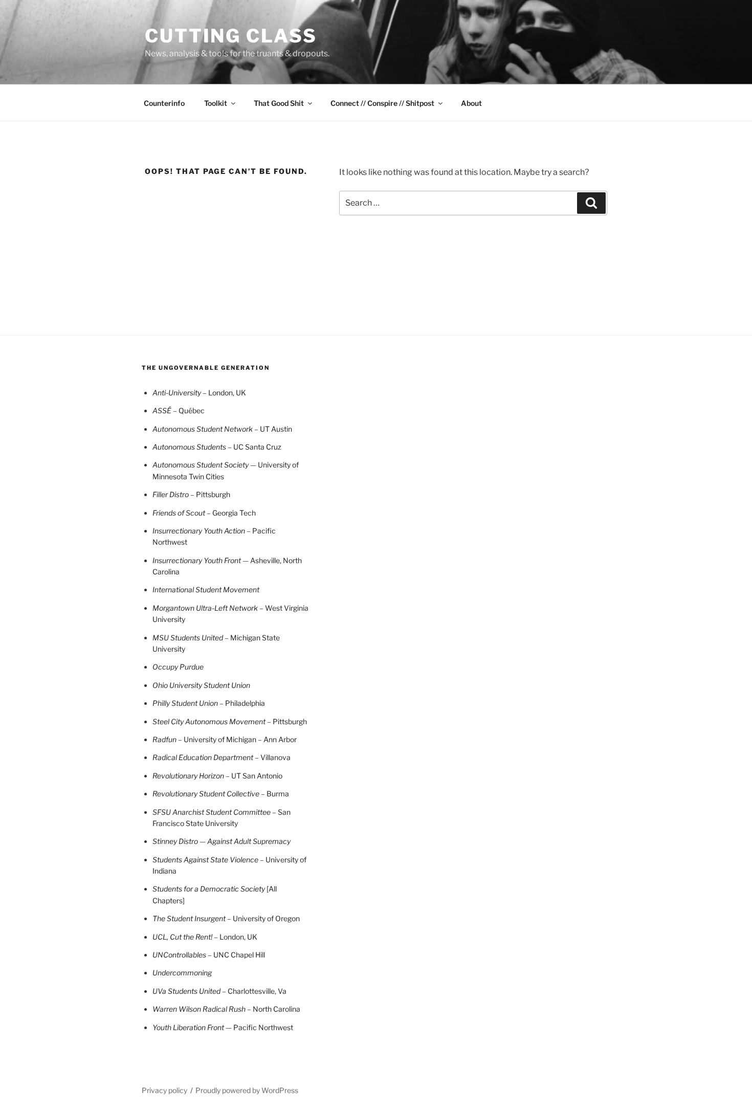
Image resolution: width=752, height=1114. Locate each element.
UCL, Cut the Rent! (183, 936)
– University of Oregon (226, 918)
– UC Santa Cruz (216, 446)
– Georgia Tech (204, 512)
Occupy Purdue (178, 666)
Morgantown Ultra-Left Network (205, 608)
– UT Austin (222, 429)
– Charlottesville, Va (219, 991)
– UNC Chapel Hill (236, 954)
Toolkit (215, 103)
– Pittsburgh (210, 494)
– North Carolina (226, 1009)
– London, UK (235, 936)
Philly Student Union (185, 703)
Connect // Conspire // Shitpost (382, 103)
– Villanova (221, 757)
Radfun (165, 739)
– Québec (178, 410)
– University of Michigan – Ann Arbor (237, 739)
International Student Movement (205, 589)
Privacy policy (164, 1090)
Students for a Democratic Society (209, 888)
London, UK (199, 392)
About (471, 103)
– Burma (274, 793)
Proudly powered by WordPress (246, 1090)
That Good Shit (279, 103)
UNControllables (180, 954)
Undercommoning (182, 972)
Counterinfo (164, 103)
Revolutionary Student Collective (205, 793)
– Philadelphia (242, 703)
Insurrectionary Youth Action (199, 530)
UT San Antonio (217, 775)
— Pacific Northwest (222, 1027)
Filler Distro (171, 494)
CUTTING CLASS (231, 36)
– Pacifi (259, 530)
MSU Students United (188, 637)
